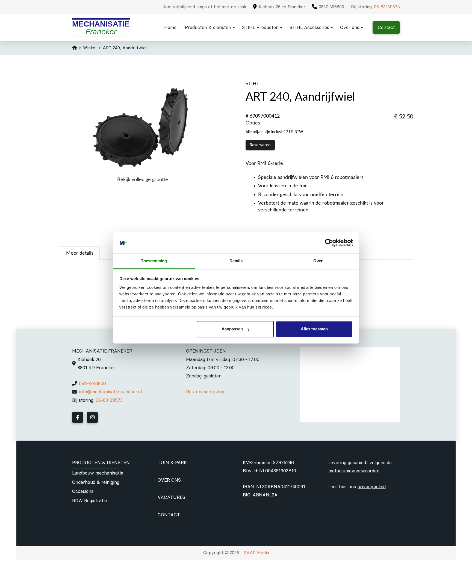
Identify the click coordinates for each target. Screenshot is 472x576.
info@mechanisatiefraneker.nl (110, 391)
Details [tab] (236, 260)
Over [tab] (318, 260)
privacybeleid (371, 486)
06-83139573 (387, 6)
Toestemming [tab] (154, 260)
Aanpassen (232, 329)
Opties (253, 123)
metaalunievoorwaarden (353, 470)
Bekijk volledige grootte (142, 179)
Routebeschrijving (205, 391)
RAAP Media (256, 552)
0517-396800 (92, 383)
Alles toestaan (314, 329)
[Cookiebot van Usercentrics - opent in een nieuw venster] (329, 243)
